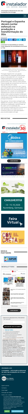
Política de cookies (7, 395)
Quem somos (5, 385)
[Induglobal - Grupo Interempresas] (8, 378)
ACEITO (7, 411)
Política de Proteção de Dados (9, 339)
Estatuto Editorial (6, 374)
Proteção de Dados (7, 392)
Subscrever (14, 160)
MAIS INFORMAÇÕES (17, 411)
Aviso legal (19, 337)
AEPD (4, 356)
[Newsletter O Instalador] (14, 287)
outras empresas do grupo (14, 348)
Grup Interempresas (15, 396)
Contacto (4, 388)
